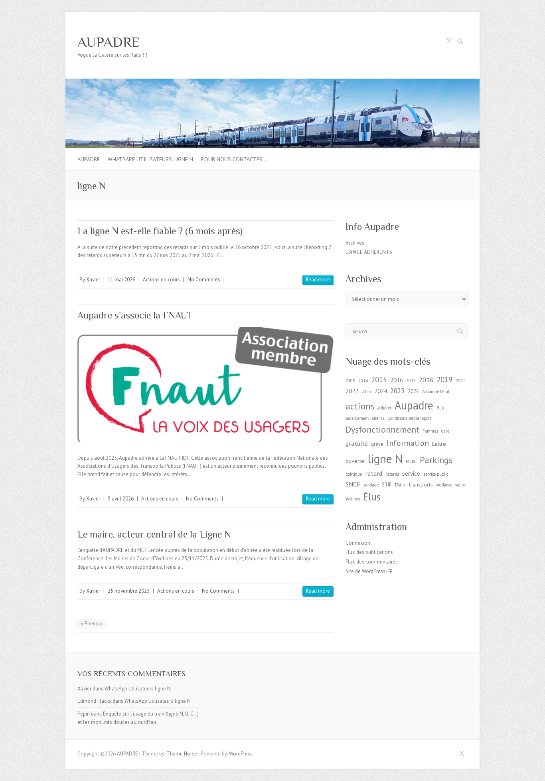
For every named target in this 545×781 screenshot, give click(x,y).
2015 (379, 379)
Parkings (436, 459)
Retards (392, 474)
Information (408, 442)
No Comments (204, 279)
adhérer (384, 408)
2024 (380, 391)
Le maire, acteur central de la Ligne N (154, 534)
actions (360, 406)
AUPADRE (108, 42)
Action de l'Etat (436, 391)
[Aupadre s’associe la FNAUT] (205, 384)
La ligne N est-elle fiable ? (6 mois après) (160, 230)
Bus (440, 408)
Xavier (93, 279)
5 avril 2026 (121, 498)
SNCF (353, 484)
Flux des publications (369, 552)
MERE (411, 461)
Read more (318, 279)
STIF (386, 484)
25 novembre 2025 (129, 590)
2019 (444, 379)
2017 (411, 381)
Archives (355, 242)
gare (445, 431)
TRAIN (400, 485)
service (411, 473)
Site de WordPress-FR (369, 571)
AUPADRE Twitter (449, 42)
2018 (426, 380)
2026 (413, 391)
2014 (363, 381)
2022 (352, 391)
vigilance (444, 485)
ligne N (385, 458)
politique (354, 474)
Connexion (358, 543)
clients (378, 418)
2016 (396, 380)
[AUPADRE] (272, 82)
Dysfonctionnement (382, 429)
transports (421, 484)
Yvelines (353, 499)
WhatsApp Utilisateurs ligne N (150, 159)
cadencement (357, 418)
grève (377, 444)
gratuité (357, 443)
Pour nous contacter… (234, 159)
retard (373, 473)
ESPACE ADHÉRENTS (369, 252)
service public (435, 474)
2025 (397, 390)
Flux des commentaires (372, 561)
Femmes (430, 431)
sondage (371, 485)
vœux (460, 485)
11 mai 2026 (121, 279)
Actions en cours (161, 279)
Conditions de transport (409, 418)
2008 (350, 381)
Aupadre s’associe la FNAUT (135, 315)
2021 (460, 381)
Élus (372, 496)
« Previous (92, 623)
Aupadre (414, 405)
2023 (366, 391)
